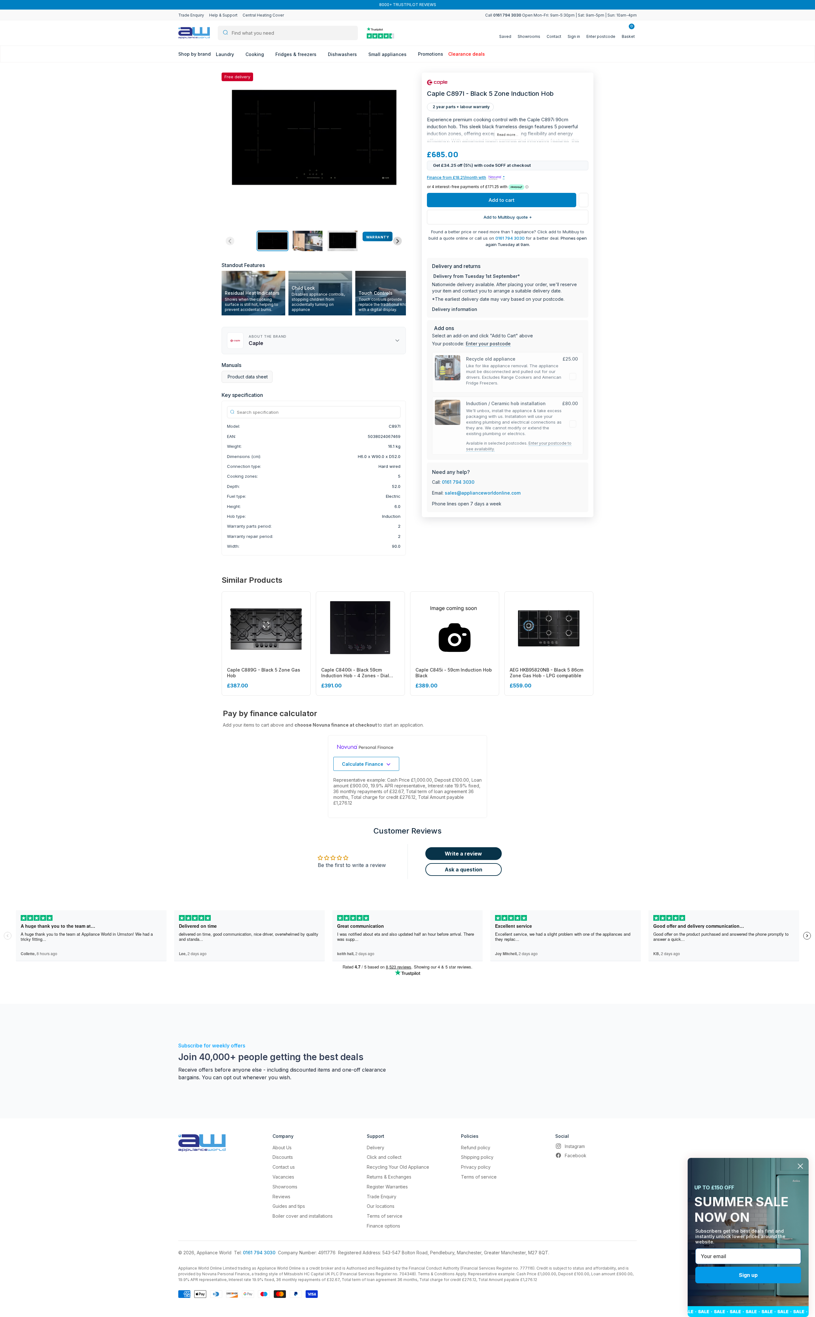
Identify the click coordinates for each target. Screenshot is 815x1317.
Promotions (430, 54)
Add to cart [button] (501, 200)
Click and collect (384, 1157)
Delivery (375, 1147)
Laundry (225, 54)
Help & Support (223, 15)
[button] (272, 241)
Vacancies (283, 1177)
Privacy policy (476, 1167)
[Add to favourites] (583, 200)
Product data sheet (248, 376)
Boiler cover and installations (303, 1216)
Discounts (283, 1157)
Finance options (383, 1226)
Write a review (463, 853)
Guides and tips (289, 1206)
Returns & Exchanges (389, 1177)
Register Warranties (387, 1186)
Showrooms (285, 1186)
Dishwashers (343, 54)
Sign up (748, 1275)
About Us (282, 1147)
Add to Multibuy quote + (508, 217)
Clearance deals (466, 54)
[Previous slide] (230, 241)
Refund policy (475, 1147)
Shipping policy (477, 1157)
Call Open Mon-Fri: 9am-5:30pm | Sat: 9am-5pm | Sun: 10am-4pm (561, 15)
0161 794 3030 (510, 238)
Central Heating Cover (263, 15)
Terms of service (384, 1216)
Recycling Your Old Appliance (398, 1167)
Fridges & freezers (296, 54)
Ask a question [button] (463, 869)
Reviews (281, 1196)
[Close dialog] (800, 1166)
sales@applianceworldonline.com (483, 493)
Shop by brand (194, 54)
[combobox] (288, 33)
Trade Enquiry (191, 15)
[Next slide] (397, 241)
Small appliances (388, 54)
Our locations (380, 1206)
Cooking (255, 54)
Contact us (284, 1167)
